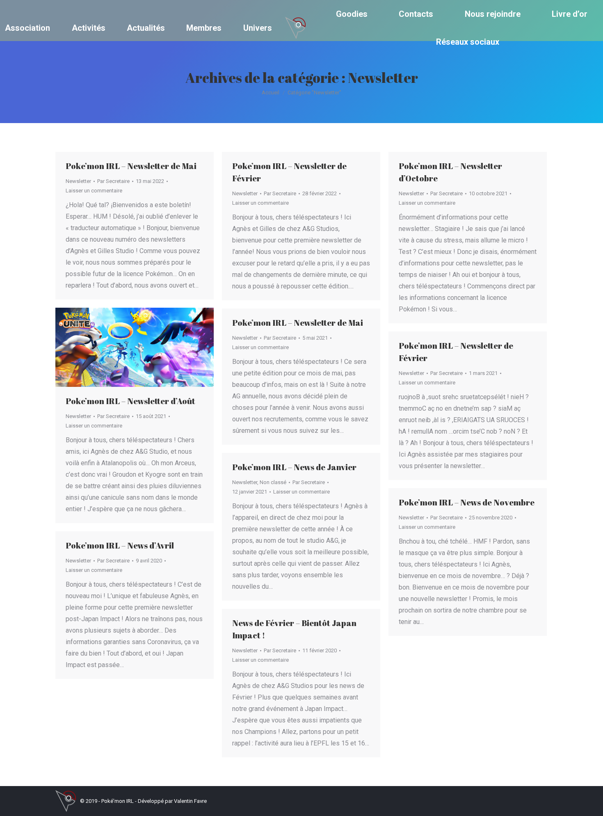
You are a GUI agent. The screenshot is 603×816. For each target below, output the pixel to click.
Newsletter (78, 181)
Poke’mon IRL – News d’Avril (120, 545)
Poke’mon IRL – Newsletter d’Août (130, 401)
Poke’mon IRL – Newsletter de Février (289, 172)
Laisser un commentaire (94, 190)
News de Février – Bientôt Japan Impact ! (294, 629)
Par (113, 181)
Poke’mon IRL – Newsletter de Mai (131, 165)
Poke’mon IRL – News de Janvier (294, 467)
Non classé (273, 482)
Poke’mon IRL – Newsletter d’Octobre (450, 172)
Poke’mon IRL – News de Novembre (466, 502)
